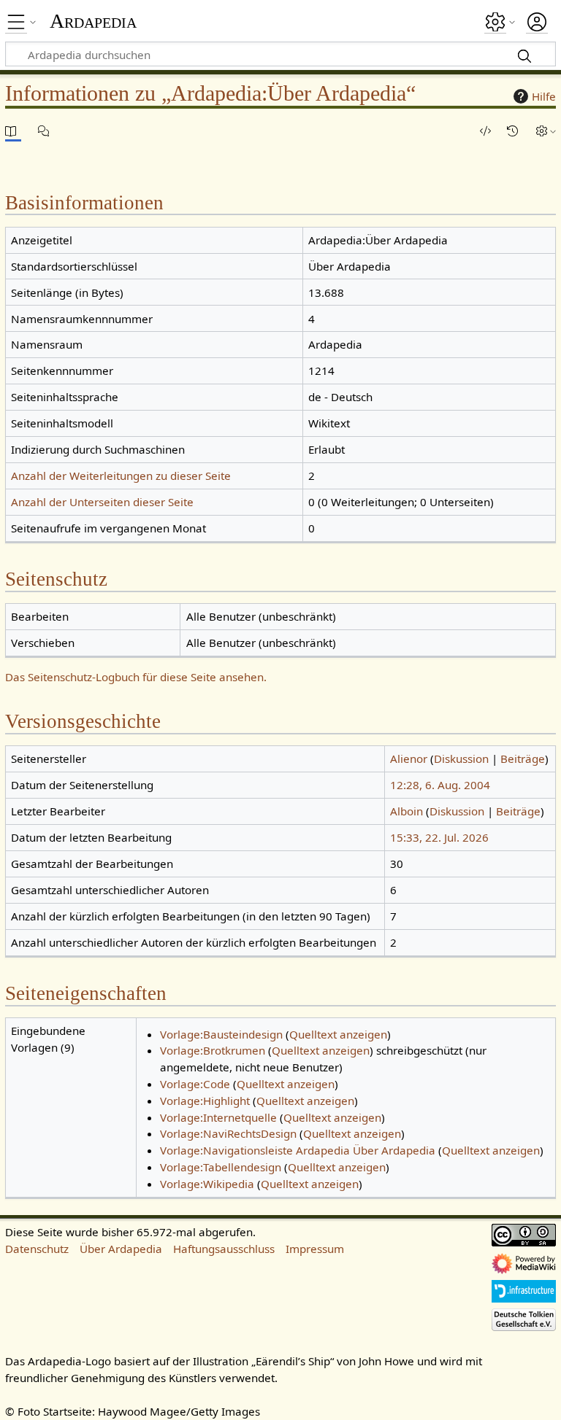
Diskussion (461, 758)
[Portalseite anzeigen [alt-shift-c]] (13, 131)
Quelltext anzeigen (338, 1034)
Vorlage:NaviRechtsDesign (228, 1133)
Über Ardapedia (121, 1248)
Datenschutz (37, 1248)
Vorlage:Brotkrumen (212, 1050)
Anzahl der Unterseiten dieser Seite (102, 501)
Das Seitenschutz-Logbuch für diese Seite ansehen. (136, 677)
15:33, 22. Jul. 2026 (439, 837)
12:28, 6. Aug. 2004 (440, 784)
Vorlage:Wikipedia (207, 1183)
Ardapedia (93, 21)
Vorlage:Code (195, 1083)
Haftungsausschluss (224, 1248)
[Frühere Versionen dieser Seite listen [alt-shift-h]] (515, 131)
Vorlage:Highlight (205, 1100)
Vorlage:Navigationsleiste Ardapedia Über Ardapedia (297, 1150)
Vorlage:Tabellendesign (220, 1167)
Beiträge (522, 758)
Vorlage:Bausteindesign (221, 1034)
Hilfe (544, 96)
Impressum (315, 1248)
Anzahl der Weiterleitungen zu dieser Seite (121, 475)
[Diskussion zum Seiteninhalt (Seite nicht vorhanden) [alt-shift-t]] (46, 131)
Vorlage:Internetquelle (218, 1117)
